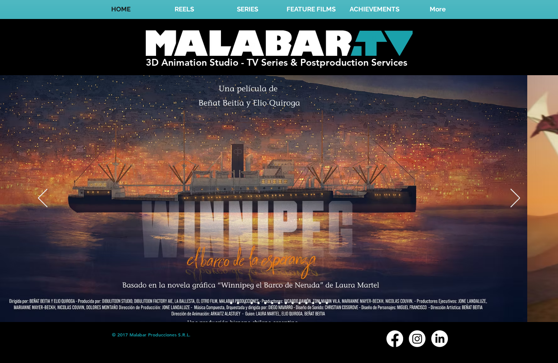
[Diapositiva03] (252, 303)
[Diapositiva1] (258, 303)
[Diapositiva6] (299, 303)
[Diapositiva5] (293, 303)
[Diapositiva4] (286, 303)
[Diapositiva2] (272, 303)
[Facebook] (394, 338)
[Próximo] (515, 198)
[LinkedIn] (439, 338)
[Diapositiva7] (306, 303)
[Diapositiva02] (245, 303)
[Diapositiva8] (313, 303)
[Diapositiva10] (320, 303)
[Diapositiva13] (279, 303)
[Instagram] (417, 338)
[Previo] (42, 198)
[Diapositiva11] (238, 303)
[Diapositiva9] (265, 303)
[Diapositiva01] (231, 303)
